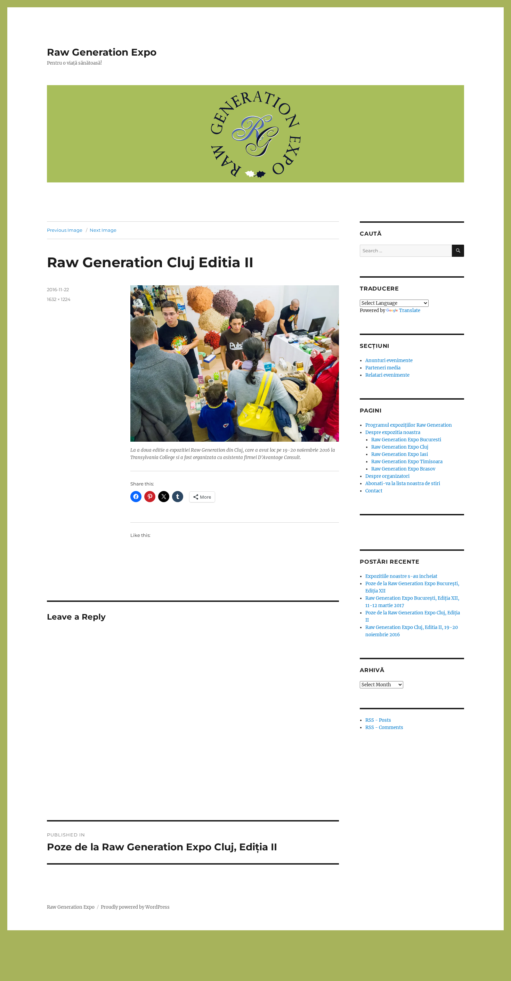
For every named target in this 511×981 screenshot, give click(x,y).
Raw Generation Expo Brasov (403, 469)
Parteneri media (382, 368)
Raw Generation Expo (101, 52)
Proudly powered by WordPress (135, 907)
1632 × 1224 (59, 299)
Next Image (103, 230)
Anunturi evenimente (389, 360)
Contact (373, 491)
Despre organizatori (387, 476)
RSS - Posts (378, 720)
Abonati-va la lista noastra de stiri (402, 484)
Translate (409, 310)
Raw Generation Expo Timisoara (407, 462)
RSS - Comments (384, 727)
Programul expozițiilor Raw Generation (408, 425)
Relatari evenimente (387, 375)
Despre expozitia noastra (392, 432)
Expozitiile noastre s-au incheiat (401, 576)
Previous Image (64, 230)
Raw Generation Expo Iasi (399, 454)
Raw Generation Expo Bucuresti (406, 440)
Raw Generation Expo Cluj (399, 447)
